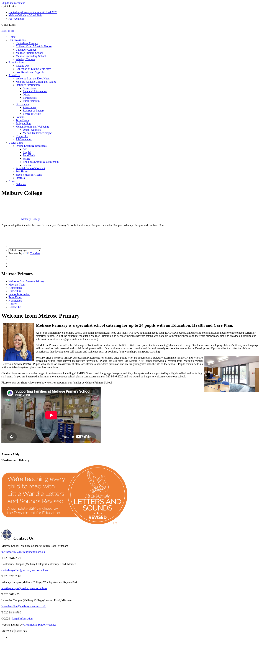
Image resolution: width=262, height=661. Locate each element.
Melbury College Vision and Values (36, 81)
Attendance (29, 107)
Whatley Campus (25, 59)
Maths (26, 158)
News (12, 181)
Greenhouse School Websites (39, 624)
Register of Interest (33, 110)
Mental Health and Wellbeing (32, 126)
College (30, 219)
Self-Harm (21, 171)
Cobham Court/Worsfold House (34, 46)
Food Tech (29, 155)
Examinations (16, 62)
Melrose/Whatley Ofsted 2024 (25, 15)
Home (12, 36)
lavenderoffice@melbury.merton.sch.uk (23, 606)
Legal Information (22, 618)
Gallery (13, 303)
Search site (7, 630)
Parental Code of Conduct (30, 168)
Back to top (7, 30)
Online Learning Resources (31, 145)
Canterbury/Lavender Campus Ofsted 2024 (33, 12)
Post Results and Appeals (30, 72)
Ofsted (26, 94)
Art (25, 149)
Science (27, 165)
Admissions (29, 88)
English (27, 152)
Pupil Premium (31, 100)
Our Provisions (17, 40)
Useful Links (16, 142)
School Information (19, 294)
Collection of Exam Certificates (33, 68)
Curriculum (15, 290)
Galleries (21, 184)
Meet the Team (17, 284)
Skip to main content (13, 2)
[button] (16, 25)
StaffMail (21, 177)
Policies (20, 116)
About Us (14, 75)
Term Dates (22, 120)
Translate (35, 253)
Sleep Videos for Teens (29, 174)
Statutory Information (28, 84)
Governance (22, 104)
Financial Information (35, 91)
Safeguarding (23, 123)
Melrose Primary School (29, 52)
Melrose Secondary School (31, 56)
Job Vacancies (16, 18)
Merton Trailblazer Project (37, 132)
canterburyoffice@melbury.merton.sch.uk (24, 570)
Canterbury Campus (27, 43)
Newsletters (15, 300)
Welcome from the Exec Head (33, 78)
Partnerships (30, 97)
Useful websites (32, 129)
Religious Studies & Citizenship (41, 161)
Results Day (22, 65)
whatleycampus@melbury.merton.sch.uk (24, 588)
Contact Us (22, 136)
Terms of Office (32, 113)
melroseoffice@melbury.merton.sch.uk (23, 551)
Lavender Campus (26, 49)
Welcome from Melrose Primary (27, 281)
